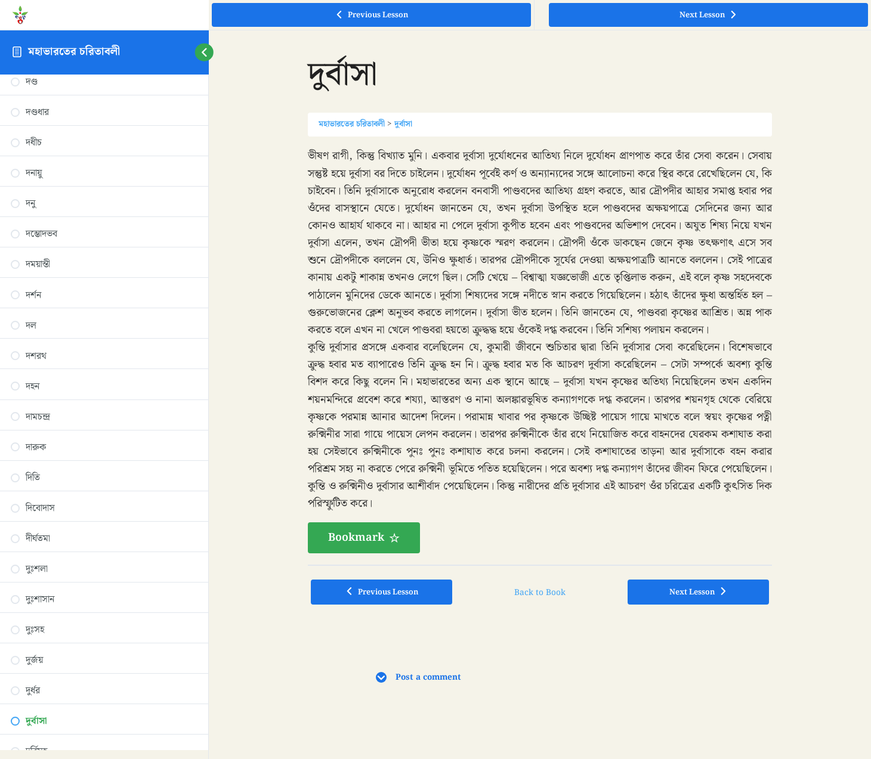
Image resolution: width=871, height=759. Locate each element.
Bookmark (356, 537)
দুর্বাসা (403, 124)
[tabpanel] (540, 350)
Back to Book (540, 592)
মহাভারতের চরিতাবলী (74, 51)
